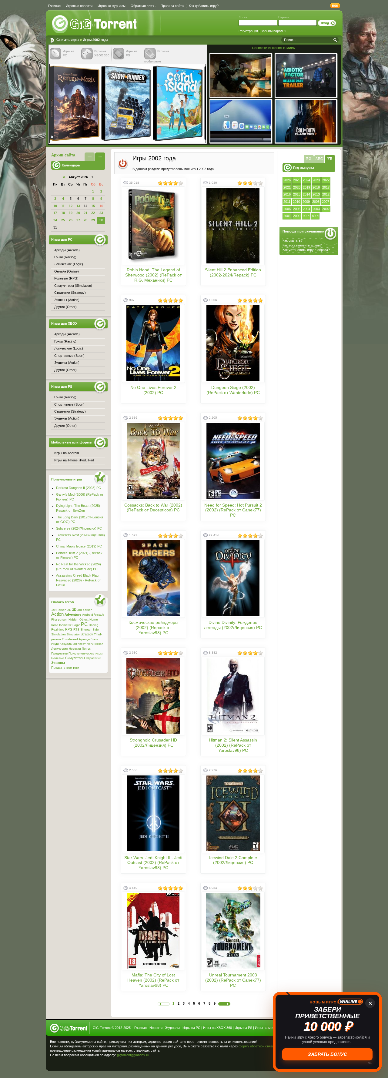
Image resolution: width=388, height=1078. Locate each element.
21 (85, 213)
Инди (55, 643)
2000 (296, 216)
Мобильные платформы (71, 442)
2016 (287, 194)
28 (85, 220)
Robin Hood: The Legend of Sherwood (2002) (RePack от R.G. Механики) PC (153, 275)
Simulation (58, 634)
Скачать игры (95, 24)
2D (69, 609)
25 (63, 220)
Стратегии (93, 658)
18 (63, 213)
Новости (75, 648)
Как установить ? (306, 250)
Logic (76, 625)
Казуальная (68, 643)
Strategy (87, 634)
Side (95, 629)
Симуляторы (75, 658)
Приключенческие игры (85, 653)
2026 (287, 180)
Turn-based (70, 639)
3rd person (84, 609)
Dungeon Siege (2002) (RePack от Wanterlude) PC (233, 390)
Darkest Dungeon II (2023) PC (78, 488)
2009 (306, 201)
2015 (296, 194)
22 (93, 213)
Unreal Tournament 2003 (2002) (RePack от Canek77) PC (233, 980)
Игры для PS (61, 386)
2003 (316, 209)
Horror (93, 619)
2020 (296, 187)
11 (63, 206)
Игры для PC (61, 239)
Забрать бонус (327, 1054)
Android (87, 614)
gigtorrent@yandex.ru (133, 1055)
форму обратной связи (256, 1046)
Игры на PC (191, 1027)
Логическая (95, 643)
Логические (59, 648)
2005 (296, 209)
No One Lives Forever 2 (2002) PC (153, 390)
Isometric (65, 625)
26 (70, 220)
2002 (325, 209)
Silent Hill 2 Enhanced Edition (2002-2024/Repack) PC (233, 272)
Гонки (95, 639)
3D (74, 609)
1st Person (58, 609)
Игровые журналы (111, 6)
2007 (325, 201)
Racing (94, 625)
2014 (306, 194)
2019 (306, 187)
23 (101, 213)
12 (70, 206)
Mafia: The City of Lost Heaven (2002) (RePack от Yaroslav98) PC (153, 980)
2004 (306, 209)
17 (55, 213)
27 (78, 220)
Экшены (58, 663)
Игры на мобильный (270, 1027)
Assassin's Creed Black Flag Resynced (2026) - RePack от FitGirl (78, 580)
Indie (54, 625)
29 (93, 220)
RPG (68, 629)
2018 (316, 187)
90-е (306, 216)
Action (57, 614)
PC (84, 624)
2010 (296, 201)
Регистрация (248, 31)
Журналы (172, 1027)
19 (70, 213)
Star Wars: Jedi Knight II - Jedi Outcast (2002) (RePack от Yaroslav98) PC (153, 862)
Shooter (86, 629)
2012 (325, 194)
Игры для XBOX (64, 323)
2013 (316, 194)
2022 (325, 180)
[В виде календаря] (100, 156)
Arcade (99, 614)
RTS (76, 629)
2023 (316, 180)
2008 (315, 201)
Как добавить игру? (204, 6)
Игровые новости (79, 6)
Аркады (84, 639)
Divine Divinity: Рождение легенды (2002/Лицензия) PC (233, 625)
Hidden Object (79, 619)
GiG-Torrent (102, 1027)
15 (93, 206)
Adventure (73, 614)
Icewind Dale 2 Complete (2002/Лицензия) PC (233, 860)
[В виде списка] (90, 156)
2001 (287, 216)
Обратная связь (143, 6)
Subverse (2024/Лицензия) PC (79, 528)
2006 (287, 209)
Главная (54, 6)
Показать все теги (65, 667)
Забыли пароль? (273, 31)
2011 (286, 201)
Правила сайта (172, 6)
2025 (296, 180)
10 (55, 206)
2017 (325, 187)
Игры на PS (243, 1027)
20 (78, 213)
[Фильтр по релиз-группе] (309, 159)
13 (78, 206)
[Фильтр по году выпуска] (330, 159)
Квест (82, 643)
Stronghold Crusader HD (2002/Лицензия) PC (153, 743)
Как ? (302, 245)
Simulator (73, 634)
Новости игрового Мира (273, 48)
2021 (287, 187)
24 (55, 220)
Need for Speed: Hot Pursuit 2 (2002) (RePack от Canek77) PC (233, 510)
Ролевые (57, 658)
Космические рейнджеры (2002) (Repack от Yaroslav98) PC (153, 627)
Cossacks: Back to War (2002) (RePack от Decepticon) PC (153, 508)
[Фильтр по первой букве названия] (319, 159)
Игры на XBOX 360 (217, 1027)
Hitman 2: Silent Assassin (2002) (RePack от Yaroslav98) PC (233, 745)
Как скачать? (293, 240)
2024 (306, 180)
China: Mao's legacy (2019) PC (79, 546)
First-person (59, 619)
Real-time (57, 629)
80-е (315, 216)
